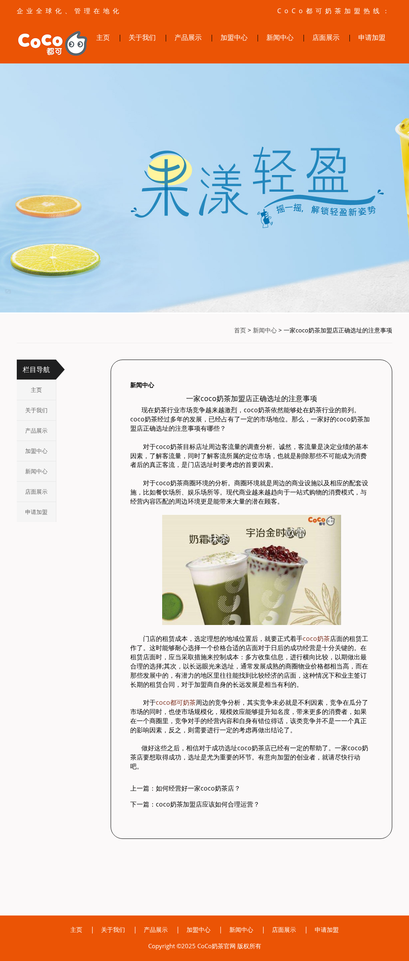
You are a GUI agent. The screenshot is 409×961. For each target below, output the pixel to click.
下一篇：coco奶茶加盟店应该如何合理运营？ (195, 804)
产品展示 (188, 37)
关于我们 (142, 37)
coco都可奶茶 (176, 702)
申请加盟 (371, 37)
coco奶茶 (316, 638)
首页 (240, 330)
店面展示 (326, 37)
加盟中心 (234, 37)
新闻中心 (280, 37)
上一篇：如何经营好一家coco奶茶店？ (185, 788)
